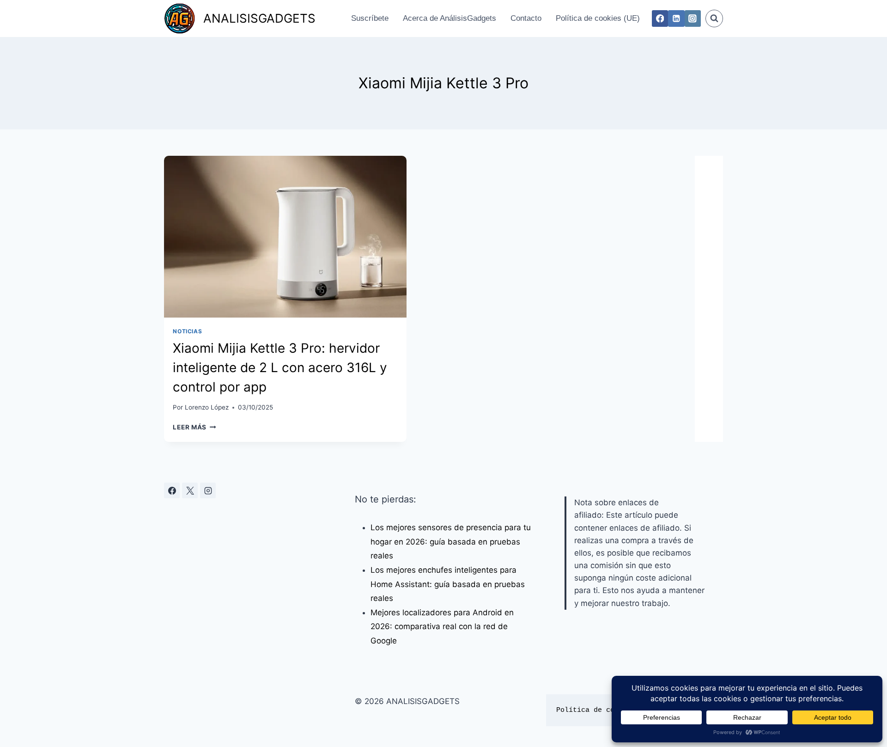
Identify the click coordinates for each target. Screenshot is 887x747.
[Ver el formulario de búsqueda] (714, 18)
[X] (190, 490)
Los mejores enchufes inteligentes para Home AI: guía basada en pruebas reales (448, 584)
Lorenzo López (207, 407)
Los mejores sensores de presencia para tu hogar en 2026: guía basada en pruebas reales (451, 541)
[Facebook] (660, 18)
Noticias (187, 331)
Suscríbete (370, 18)
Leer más (194, 427)
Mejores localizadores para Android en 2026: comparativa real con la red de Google (442, 626)
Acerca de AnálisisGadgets (449, 18)
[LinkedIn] (676, 18)
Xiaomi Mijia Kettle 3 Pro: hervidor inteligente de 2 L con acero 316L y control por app (280, 367)
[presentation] (285, 237)
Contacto (525, 18)
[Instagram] (693, 18)
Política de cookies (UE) (598, 18)
